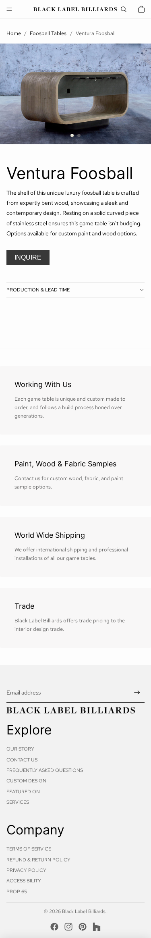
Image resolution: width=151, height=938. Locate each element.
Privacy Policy (26, 870)
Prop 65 (16, 891)
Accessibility (23, 881)
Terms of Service (28, 849)
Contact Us (21, 760)
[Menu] (9, 9)
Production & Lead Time (38, 290)
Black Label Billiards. (84, 911)
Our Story (20, 749)
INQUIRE (27, 257)
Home (13, 33)
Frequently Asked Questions (44, 770)
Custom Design (26, 781)
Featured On (23, 791)
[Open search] (123, 9)
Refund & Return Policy (38, 860)
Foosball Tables (48, 33)
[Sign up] (137, 692)
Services (17, 802)
